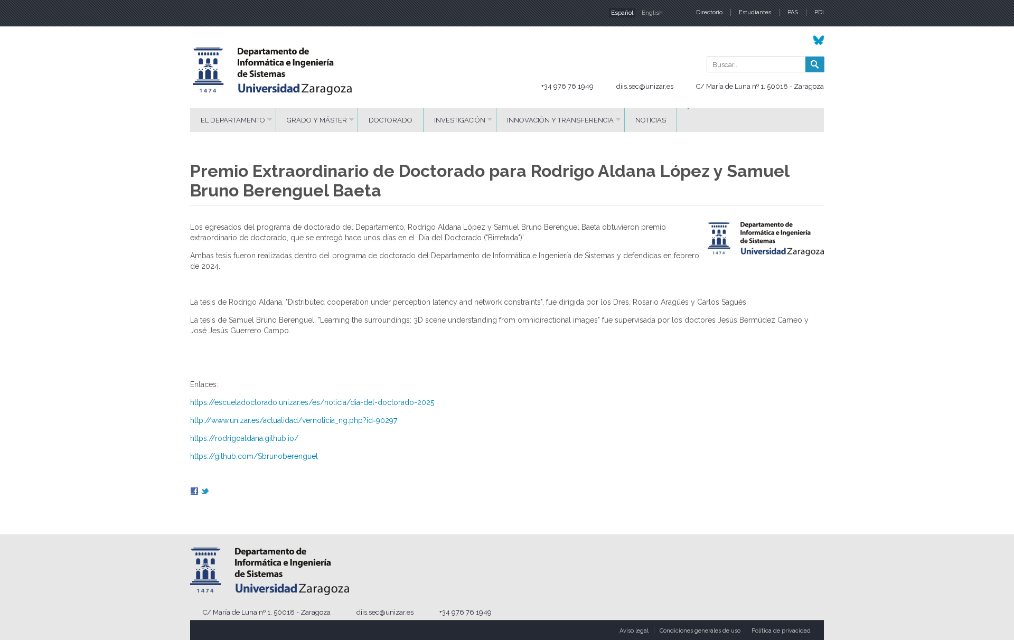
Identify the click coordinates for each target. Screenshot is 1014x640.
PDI (819, 12)
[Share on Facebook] (194, 492)
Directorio (709, 12)
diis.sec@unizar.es (644, 86)
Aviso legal (634, 630)
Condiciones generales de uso (700, 630)
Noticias (650, 120)
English (652, 12)
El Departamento (233, 120)
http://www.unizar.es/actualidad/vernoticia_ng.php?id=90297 (293, 420)
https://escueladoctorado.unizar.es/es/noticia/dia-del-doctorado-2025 (312, 402)
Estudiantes (755, 12)
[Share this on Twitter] (205, 492)
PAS (792, 12)
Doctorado (390, 120)
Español (622, 12)
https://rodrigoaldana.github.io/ (244, 438)
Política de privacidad (781, 630)
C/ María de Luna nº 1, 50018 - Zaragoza (760, 86)
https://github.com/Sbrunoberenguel (254, 456)
